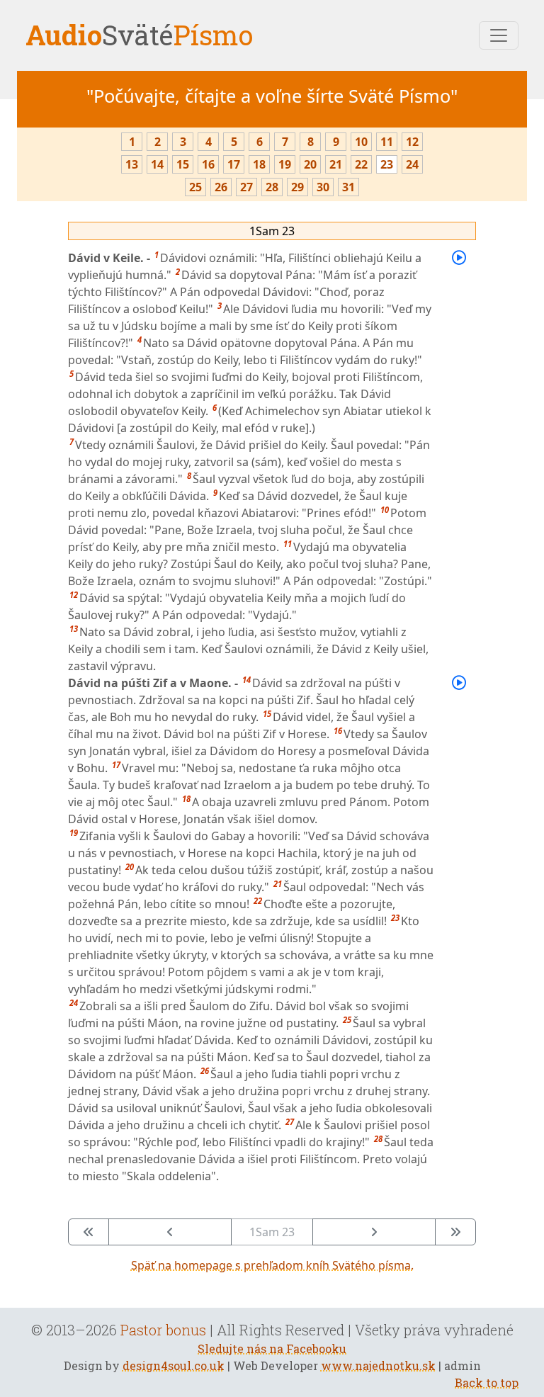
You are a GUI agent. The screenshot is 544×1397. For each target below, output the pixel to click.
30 (323, 187)
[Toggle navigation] (498, 35)
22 (361, 164)
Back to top (486, 1382)
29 (297, 187)
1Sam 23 (272, 231)
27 (246, 187)
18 (259, 164)
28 (272, 187)
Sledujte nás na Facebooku (272, 1348)
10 (361, 141)
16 (208, 164)
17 (233, 164)
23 (386, 164)
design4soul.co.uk (174, 1365)
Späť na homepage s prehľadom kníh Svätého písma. (272, 1265)
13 (131, 164)
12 (412, 141)
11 (386, 141)
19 (284, 164)
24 (412, 164)
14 (157, 164)
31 (348, 187)
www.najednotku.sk (378, 1365)
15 (182, 164)
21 (335, 164)
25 (195, 187)
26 (221, 187)
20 (310, 164)
